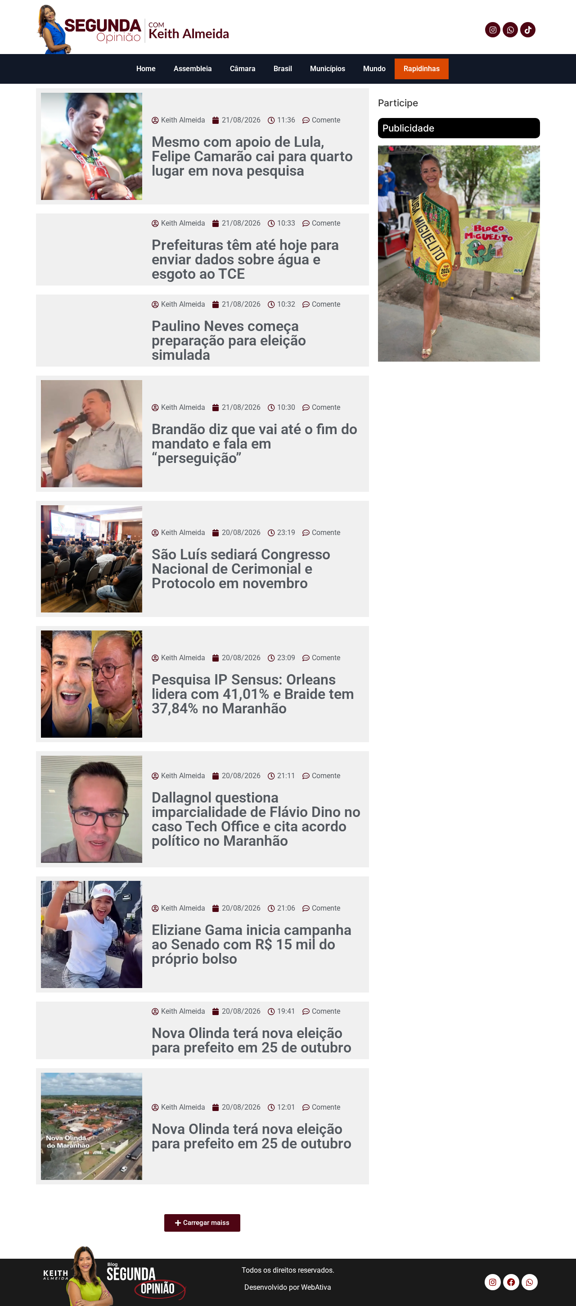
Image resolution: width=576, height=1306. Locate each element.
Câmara (243, 68)
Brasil (283, 68)
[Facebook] (511, 1282)
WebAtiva (316, 1287)
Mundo (374, 68)
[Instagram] (492, 29)
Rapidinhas (422, 68)
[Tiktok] (528, 29)
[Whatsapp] (510, 29)
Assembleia (193, 68)
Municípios (327, 68)
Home (146, 68)
